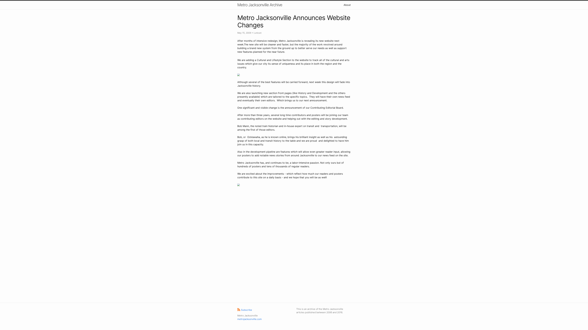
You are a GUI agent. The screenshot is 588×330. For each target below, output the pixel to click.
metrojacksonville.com (249, 319)
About (347, 4)
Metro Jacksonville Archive (259, 4)
